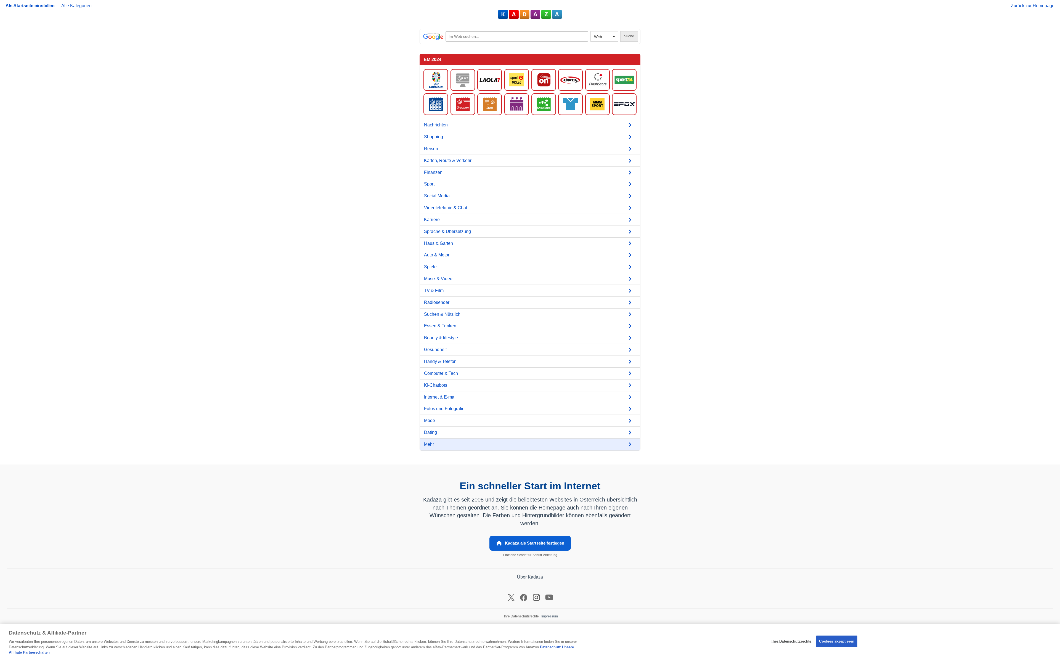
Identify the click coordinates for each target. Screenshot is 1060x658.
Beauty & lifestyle (441, 337)
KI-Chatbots (435, 385)
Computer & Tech (441, 373)
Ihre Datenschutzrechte (792, 641)
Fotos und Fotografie (444, 408)
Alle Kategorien (76, 5)
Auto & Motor (436, 255)
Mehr (429, 444)
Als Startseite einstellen (30, 5)
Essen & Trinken (440, 325)
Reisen (431, 148)
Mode (429, 420)
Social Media (437, 195)
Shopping (433, 136)
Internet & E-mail (440, 397)
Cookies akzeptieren (836, 641)
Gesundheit (435, 349)
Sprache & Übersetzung (447, 231)
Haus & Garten (438, 243)
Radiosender (436, 302)
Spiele (430, 266)
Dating (430, 432)
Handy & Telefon (440, 361)
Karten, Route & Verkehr (447, 160)
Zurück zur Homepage (1032, 5)
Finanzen (433, 172)
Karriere (432, 219)
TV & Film (434, 290)
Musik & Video (438, 278)
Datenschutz (550, 647)
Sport (429, 184)
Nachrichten (436, 125)
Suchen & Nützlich (442, 314)
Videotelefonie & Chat (445, 207)
